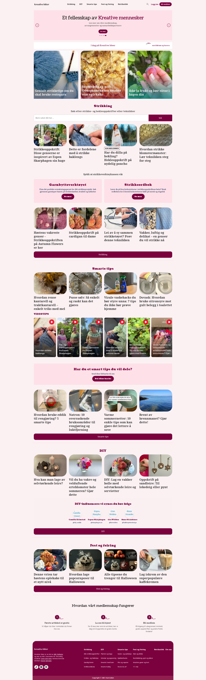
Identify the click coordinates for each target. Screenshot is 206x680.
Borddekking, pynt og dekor (143, 658)
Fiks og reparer (123, 662)
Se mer (103, 31)
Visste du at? (122, 667)
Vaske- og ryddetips (125, 654)
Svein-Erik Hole (46, 659)
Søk (160, 118)
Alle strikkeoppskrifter (92, 654)
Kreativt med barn (107, 662)
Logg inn (154, 4)
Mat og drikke (138, 654)
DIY (80, 4)
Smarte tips (92, 4)
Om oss (168, 649)
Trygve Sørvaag (46, 661)
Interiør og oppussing (108, 658)
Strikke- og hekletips (91, 658)
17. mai (135, 667)
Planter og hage (106, 654)
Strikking (71, 4)
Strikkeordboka (89, 667)
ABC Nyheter (58, 654)
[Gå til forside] (41, 4)
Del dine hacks (103, 378)
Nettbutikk (123, 4)
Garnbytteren (88, 662)
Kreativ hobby (106, 667)
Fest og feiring (107, 4)
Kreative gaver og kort (141, 662)
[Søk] (147, 4)
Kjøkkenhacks (122, 658)
